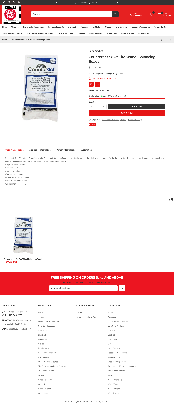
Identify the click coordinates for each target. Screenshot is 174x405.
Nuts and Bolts (44, 357)
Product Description (14, 150)
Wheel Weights (44, 389)
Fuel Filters (42, 339)
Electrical (42, 335)
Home (4, 40)
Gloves (41, 344)
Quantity (92, 102)
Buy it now (127, 113)
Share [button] (94, 125)
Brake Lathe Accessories (48, 321)
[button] (163, 14)
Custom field (86, 150)
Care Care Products (46, 326)
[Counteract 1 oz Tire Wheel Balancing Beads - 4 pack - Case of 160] (161, 39)
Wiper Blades (43, 393)
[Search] (115, 14)
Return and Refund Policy (87, 317)
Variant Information (65, 150)
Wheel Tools (43, 384)
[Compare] (97, 84)
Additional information (40, 150)
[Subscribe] (122, 288)
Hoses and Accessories (48, 353)
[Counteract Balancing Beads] (166, 39)
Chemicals (42, 330)
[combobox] (75, 14)
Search (79, 312)
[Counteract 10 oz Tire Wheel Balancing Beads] (170, 39)
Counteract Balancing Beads (114, 120)
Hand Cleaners (44, 348)
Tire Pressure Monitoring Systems (52, 366)
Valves (41, 375)
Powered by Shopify (99, 401)
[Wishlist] (91, 84)
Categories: (94, 119)
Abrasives (42, 317)
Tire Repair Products (46, 371)
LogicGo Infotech (82, 401)
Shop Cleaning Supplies (48, 362)
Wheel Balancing (135, 120)
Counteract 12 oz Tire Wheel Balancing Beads (23, 259)
